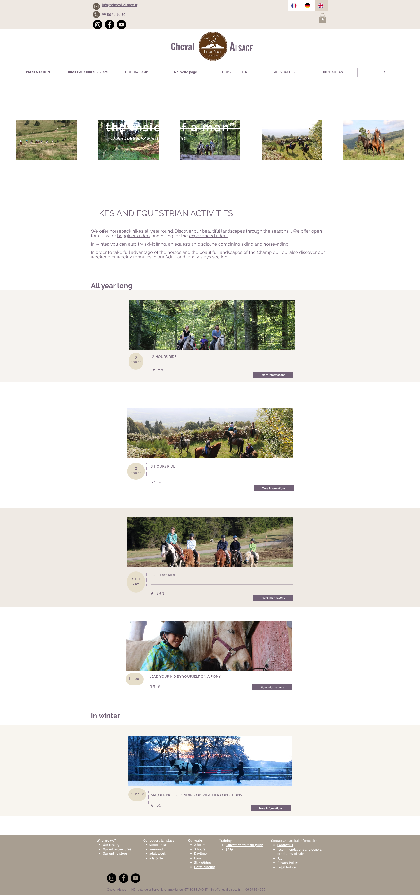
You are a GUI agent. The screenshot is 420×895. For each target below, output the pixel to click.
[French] (294, 5)
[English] (321, 5)
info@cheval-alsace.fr (225, 889)
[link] (322, 18)
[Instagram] (97, 24)
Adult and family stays (188, 256)
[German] (308, 5)
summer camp (159, 844)
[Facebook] (109, 24)
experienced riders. (208, 235)
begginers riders (133, 235)
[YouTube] (121, 24)
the (184, 235)
